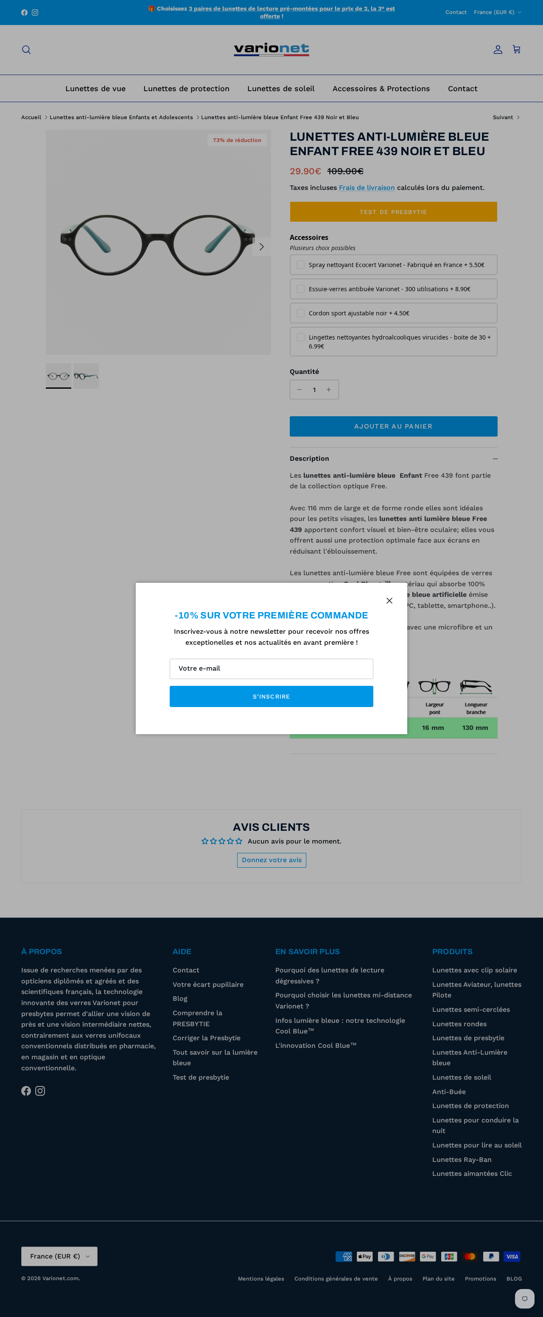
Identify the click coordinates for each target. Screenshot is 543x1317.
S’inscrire (271, 696)
